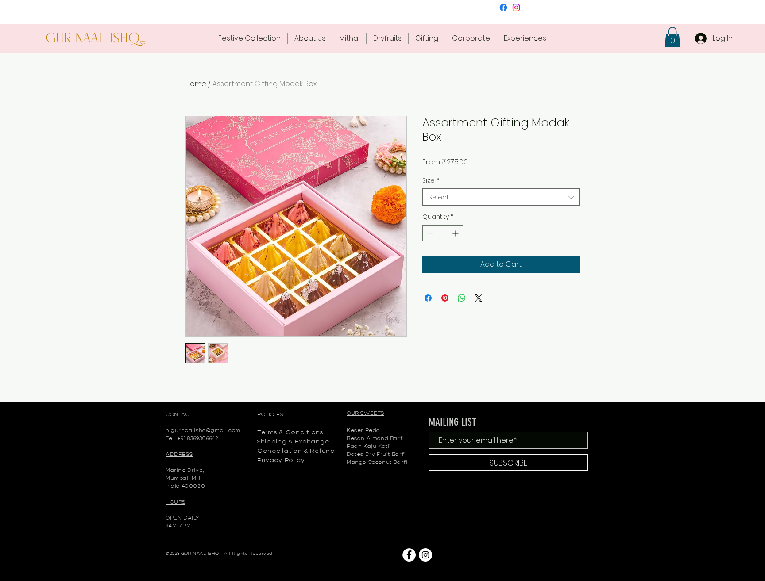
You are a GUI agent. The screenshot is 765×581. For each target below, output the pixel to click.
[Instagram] (516, 7)
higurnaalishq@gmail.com (203, 430)
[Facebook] (503, 7)
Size (430, 180)
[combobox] (501, 197)
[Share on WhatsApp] (461, 298)
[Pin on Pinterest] (445, 298)
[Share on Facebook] (428, 298)
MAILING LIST (452, 422)
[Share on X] (478, 298)
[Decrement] (429, 233)
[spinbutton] (443, 233)
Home (195, 84)
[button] (672, 37)
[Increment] (456, 233)
